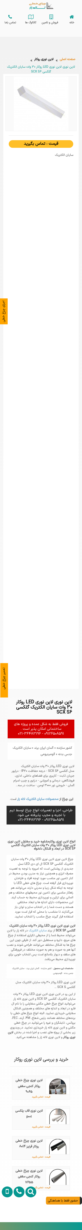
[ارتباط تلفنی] (18, 1215)
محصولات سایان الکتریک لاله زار (37, 799)
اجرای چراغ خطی (3, 311)
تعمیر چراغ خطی (4, 679)
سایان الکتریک (37, 930)
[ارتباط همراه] (6, 1215)
